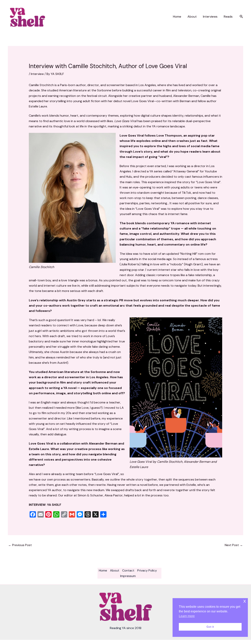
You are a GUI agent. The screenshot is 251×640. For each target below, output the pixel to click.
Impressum (128, 576)
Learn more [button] (187, 616)
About (192, 16)
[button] (241, 16)
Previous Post (20, 545)
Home (177, 16)
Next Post (234, 545)
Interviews (210, 16)
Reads (228, 16)
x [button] (244, 601)
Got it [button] (210, 626)
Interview (37, 74)
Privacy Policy (147, 570)
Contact (128, 570)
